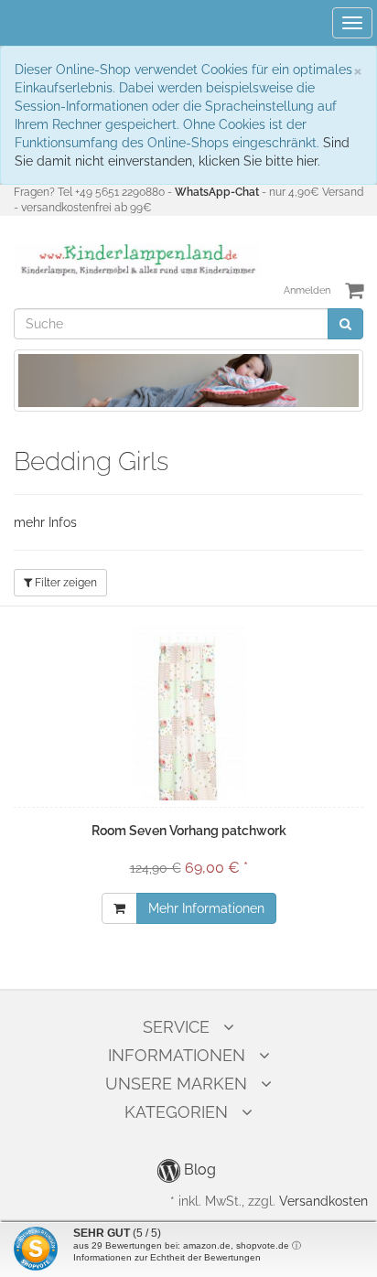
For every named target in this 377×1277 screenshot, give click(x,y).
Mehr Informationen (206, 908)
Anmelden (307, 290)
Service (176, 1026)
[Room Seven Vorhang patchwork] (188, 713)
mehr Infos (45, 522)
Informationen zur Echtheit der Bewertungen (167, 1257)
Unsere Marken (176, 1083)
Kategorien (176, 1111)
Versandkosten (323, 1201)
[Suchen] (345, 323)
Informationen (176, 1055)
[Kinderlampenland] (137, 259)
